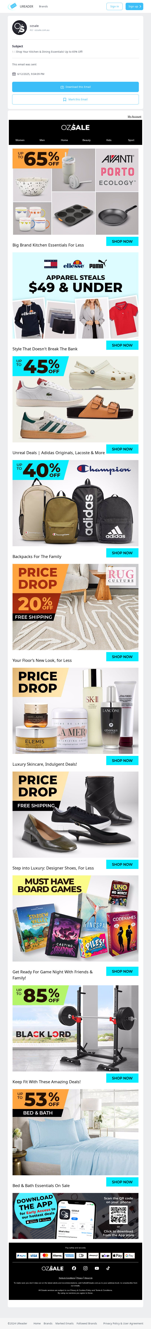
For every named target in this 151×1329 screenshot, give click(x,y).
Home (37, 1323)
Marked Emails (64, 1323)
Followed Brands (87, 1323)
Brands (43, 6)
